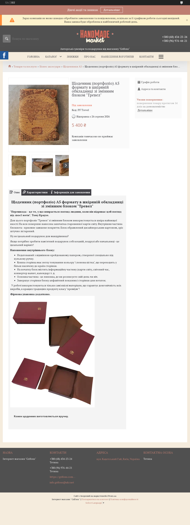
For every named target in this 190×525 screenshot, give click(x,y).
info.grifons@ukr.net (62, 482)
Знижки (72, 56)
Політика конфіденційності (124, 499)
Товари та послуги (25, 66)
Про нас (90, 56)
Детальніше (112, 10)
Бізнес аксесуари (50, 66)
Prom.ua (112, 496)
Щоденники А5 (72, 66)
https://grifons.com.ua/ (63, 477)
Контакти (146, 56)
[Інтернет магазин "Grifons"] (95, 36)
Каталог (51, 56)
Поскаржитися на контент (95, 499)
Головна (33, 56)
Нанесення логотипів (117, 56)
